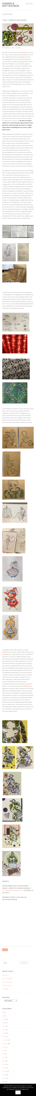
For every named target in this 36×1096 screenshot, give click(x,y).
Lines (3, 1050)
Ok (18, 1092)
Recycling (4, 1064)
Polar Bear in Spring (6, 985)
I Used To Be (5, 1040)
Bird (3, 1016)
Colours (4, 1026)
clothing (4, 1022)
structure (4, 1078)
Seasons (4, 1067)
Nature (3, 1061)
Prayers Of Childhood (7, 978)
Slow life (4, 1074)
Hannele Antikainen (10, 4)
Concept (22, 52)
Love (3, 1054)
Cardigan (4, 1019)
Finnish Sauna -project (7, 982)
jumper (4, 1047)
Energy (3, 1033)
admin (18, 47)
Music (3, 1057)
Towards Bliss (5, 975)
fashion (4, 1036)
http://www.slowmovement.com (13, 890)
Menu (30, 3)
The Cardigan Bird (14, 20)
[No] (34, 1090)
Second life (4, 1071)
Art (3, 1012)
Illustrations (5, 1043)
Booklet (26, 686)
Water (3, 1081)
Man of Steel (5, 989)
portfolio (5, 654)
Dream (4, 1029)
